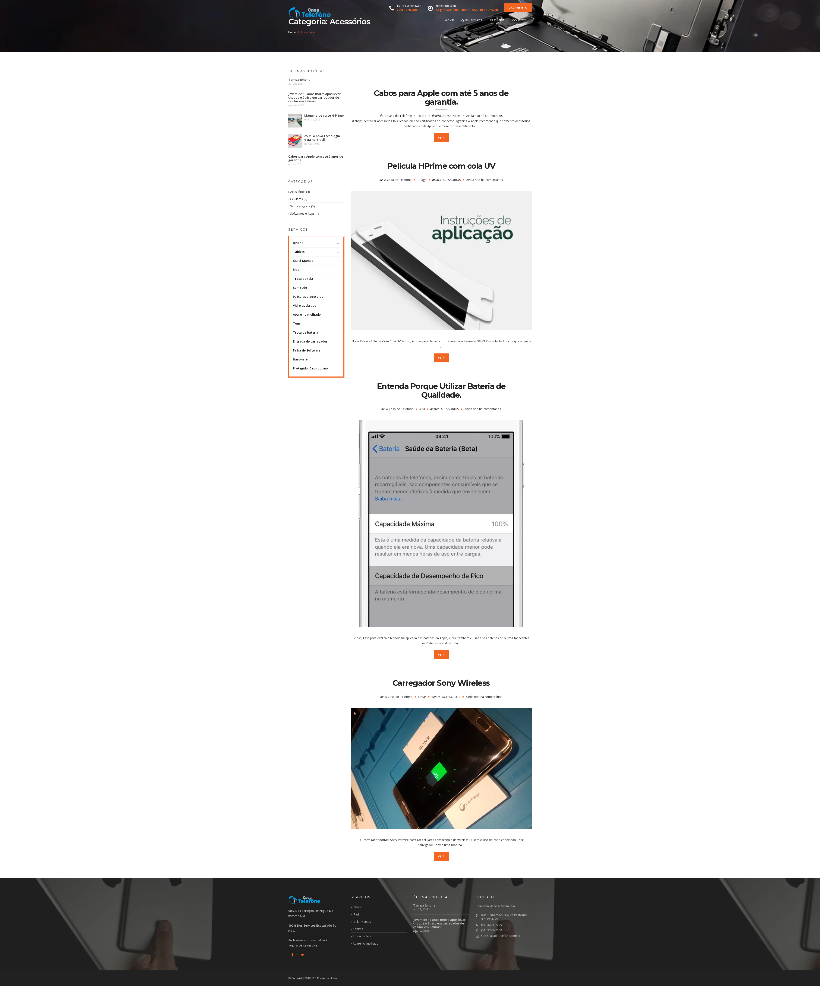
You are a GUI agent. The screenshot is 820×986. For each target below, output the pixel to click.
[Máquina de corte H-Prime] (295, 120)
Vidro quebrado (304, 305)
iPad (296, 270)
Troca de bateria (305, 332)
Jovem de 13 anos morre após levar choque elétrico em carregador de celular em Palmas (314, 97)
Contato (519, 20)
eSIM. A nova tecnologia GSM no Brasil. (322, 137)
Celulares (296, 199)
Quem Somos (471, 20)
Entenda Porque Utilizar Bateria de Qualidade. (441, 390)
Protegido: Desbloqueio (310, 368)
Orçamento (517, 7)
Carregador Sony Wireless (441, 683)
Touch (297, 323)
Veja (441, 137)
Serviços (497, 20)
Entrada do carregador (310, 341)
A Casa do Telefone (398, 116)
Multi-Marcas (303, 261)
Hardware (300, 359)
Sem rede (300, 288)
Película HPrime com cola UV (441, 166)
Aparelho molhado (307, 314)
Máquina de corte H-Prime (324, 115)
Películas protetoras (308, 296)
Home (449, 20)
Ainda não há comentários (484, 116)
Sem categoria (300, 206)
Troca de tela (303, 279)
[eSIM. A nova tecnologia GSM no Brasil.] (295, 141)
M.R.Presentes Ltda (324, 978)
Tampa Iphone (299, 79)
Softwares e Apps (302, 213)
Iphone (298, 243)
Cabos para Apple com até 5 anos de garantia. (441, 97)
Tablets (299, 252)
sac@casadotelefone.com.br (500, 936)
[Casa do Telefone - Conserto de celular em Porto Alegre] (309, 13)
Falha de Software (306, 350)
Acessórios (451, 116)
